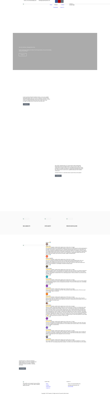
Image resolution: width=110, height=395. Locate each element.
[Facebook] (56, 1)
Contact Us (62, 7)
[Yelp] (59, 1)
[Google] (62, 1)
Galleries (62, 4)
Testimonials (55, 7)
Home (51, 4)
